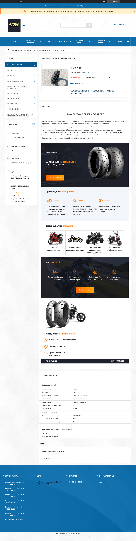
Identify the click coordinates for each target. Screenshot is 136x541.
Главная (12, 41)
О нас (48, 41)
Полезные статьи (80, 41)
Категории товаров (30, 41)
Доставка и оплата (100, 41)
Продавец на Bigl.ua (68, 535)
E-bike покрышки (13, 109)
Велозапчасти (12, 93)
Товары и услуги (16, 50)
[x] (43, 444)
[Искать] (89, 25)
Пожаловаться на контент (68, 537)
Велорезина (11, 71)
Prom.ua (77, 533)
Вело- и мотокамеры (15, 81)
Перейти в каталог (55, 177)
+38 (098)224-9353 (117, 361)
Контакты (63, 41)
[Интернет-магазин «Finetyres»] (14, 31)
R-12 (35, 50)
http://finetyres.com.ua (23, 193)
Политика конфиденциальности (86, 537)
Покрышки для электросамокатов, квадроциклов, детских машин (20, 115)
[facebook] (41, 444)
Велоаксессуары (13, 98)
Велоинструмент (13, 104)
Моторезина (28, 50)
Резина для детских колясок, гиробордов (17, 87)
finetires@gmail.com (22, 196)
